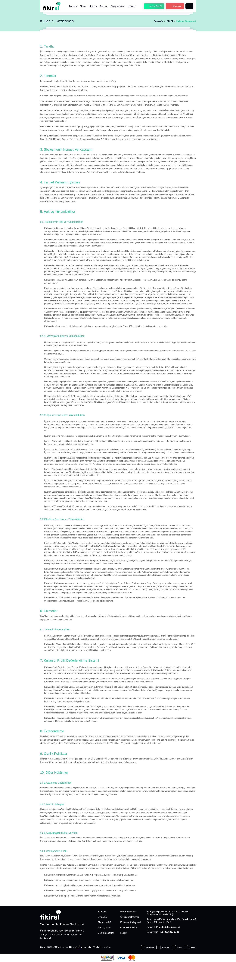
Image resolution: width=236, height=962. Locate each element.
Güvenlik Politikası (129, 927)
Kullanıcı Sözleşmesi (130, 922)
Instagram (165, 947)
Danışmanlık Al (117, 6)
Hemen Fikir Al (155, 6)
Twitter (179, 947)
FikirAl (169, 21)
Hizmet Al (93, 6)
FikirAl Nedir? (104, 922)
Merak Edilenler (128, 912)
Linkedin (192, 947)
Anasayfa (73, 6)
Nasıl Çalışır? (104, 927)
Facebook (150, 947)
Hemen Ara (176, 6)
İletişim (123, 933)
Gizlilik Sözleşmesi (129, 917)
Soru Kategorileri (106, 933)
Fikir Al (83, 6)
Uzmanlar (131, 6)
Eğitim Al (104, 6)
